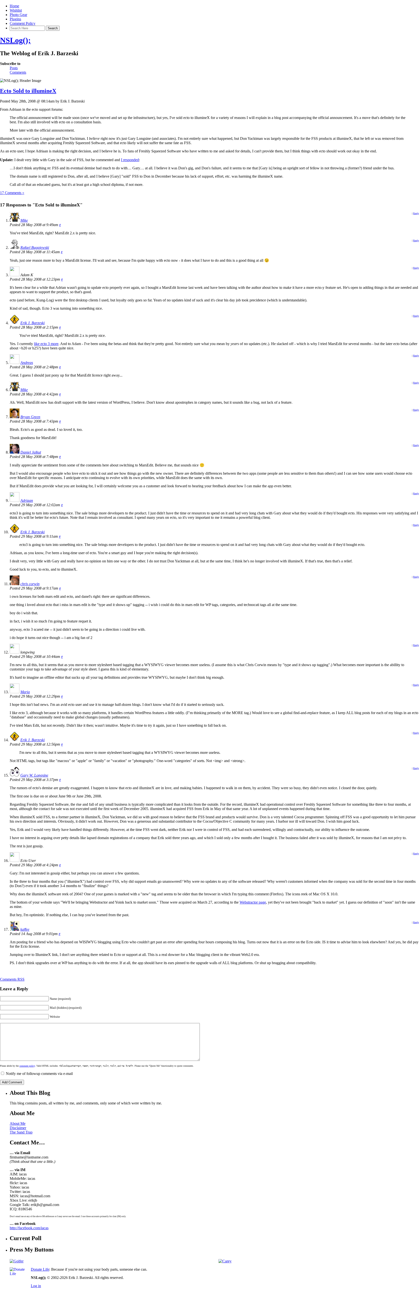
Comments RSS (12, 979)
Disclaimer (18, 1128)
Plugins (15, 19)
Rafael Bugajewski (34, 247)
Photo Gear (18, 15)
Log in (36, 1286)
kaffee (24, 929)
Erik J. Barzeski (32, 323)
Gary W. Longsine (34, 775)
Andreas (26, 363)
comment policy (27, 1065)
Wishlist (16, 10)
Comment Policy (22, 23)
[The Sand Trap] (17, 1261)
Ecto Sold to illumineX (28, 91)
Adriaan (26, 500)
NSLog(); (15, 40)
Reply (416, 213)
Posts (14, 68)
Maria (25, 692)
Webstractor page (253, 902)
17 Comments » (12, 193)
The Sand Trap (21, 1132)
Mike (24, 220)
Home (14, 6)
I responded (130, 160)
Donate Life (40, 1269)
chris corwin (30, 584)
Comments (18, 72)
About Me (17, 1123)
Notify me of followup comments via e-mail (39, 1073)
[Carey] (225, 1261)
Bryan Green (30, 417)
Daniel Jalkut (30, 452)
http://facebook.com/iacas (29, 1228)
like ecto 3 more (46, 344)
